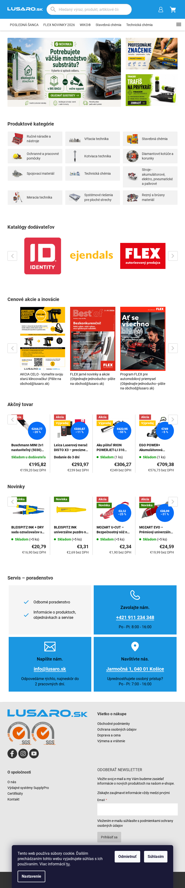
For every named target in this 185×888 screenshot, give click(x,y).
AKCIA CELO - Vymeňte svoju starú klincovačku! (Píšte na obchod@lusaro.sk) (41, 379)
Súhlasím (156, 856)
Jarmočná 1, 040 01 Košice (135, 669)
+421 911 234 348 (135, 617)
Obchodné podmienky (113, 723)
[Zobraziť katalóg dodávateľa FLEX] (143, 256)
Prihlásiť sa (109, 837)
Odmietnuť (127, 856)
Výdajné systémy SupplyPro (28, 787)
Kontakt (13, 799)
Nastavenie (31, 876)
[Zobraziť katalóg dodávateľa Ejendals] (93, 256)
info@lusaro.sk (50, 669)
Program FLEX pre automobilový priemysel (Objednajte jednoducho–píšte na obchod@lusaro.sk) (142, 381)
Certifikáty (15, 793)
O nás (11, 782)
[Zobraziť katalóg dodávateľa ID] (43, 256)
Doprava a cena (109, 735)
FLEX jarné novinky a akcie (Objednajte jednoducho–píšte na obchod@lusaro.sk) (92, 379)
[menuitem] (24, 25)
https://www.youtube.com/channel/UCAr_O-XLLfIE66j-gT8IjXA (34, 753)
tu (68, 864)
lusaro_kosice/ (23, 753)
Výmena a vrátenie (111, 741)
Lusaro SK (12, 753)
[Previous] (12, 256)
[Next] (173, 256)
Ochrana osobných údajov (117, 729)
